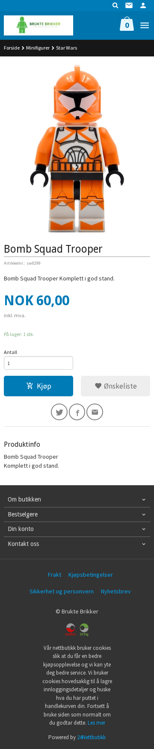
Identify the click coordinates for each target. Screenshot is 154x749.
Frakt (54, 574)
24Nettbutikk (91, 737)
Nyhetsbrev (116, 591)
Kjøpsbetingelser (90, 574)
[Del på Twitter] (59, 412)
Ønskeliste (119, 386)
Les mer (96, 722)
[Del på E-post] (94, 412)
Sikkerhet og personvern (62, 591)
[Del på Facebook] (77, 412)
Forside (12, 47)
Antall (10, 352)
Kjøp (44, 386)
